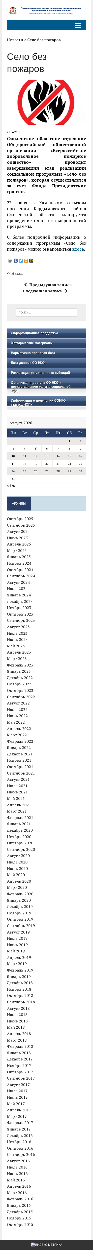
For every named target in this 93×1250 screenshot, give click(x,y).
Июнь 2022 (17, 715)
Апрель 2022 (19, 728)
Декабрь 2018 (20, 982)
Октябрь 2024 (20, 569)
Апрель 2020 (19, 881)
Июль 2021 (17, 785)
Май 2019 (16, 951)
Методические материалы (32, 343)
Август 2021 (18, 779)
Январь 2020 (19, 900)
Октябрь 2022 (20, 690)
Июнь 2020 (17, 868)
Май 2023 (16, 646)
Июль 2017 (17, 1091)
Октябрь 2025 (20, 518)
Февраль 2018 (20, 1046)
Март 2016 (17, 1192)
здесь (78, 249)
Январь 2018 (19, 1052)
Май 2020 (16, 874)
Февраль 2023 (20, 665)
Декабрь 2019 (20, 906)
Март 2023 (17, 658)
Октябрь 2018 (20, 995)
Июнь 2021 (17, 792)
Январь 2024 (19, 595)
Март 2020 (17, 887)
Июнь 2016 (17, 1173)
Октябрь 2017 (20, 1072)
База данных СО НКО (28, 363)
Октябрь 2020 (20, 843)
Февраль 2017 (20, 1122)
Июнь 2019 (17, 944)
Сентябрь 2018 (21, 1002)
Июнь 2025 (17, 538)
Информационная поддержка (34, 333)
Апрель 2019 (19, 957)
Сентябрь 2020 (21, 849)
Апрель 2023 (19, 652)
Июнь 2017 (17, 1097)
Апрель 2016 (19, 1186)
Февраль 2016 (20, 1199)
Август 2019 (18, 932)
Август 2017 (18, 1084)
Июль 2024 (17, 588)
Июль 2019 (17, 938)
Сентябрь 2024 (21, 576)
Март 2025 (17, 550)
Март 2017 (17, 1116)
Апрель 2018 (19, 1033)
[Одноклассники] (26, 260)
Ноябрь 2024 (19, 563)
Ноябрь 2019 (19, 913)
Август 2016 (18, 1161)
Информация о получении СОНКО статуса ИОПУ (38, 402)
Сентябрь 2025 (21, 525)
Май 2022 (16, 722)
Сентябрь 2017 (21, 1078)
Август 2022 (18, 703)
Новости (15, 39)
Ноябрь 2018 (19, 989)
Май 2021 (16, 798)
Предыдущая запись (50, 284)
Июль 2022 (17, 709)
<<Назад (15, 273)
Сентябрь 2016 (21, 1154)
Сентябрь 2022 (21, 697)
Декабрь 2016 (20, 1135)
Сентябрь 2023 (21, 620)
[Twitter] (21, 260)
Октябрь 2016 (20, 1148)
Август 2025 (18, 531)
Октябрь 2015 (20, 1224)
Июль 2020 (17, 862)
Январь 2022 (19, 747)
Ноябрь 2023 (19, 607)
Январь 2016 (19, 1205)
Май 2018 (16, 1027)
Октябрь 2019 (20, 919)
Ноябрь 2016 (19, 1141)
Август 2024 (18, 582)
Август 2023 (18, 626)
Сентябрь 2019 (21, 925)
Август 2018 (18, 1008)
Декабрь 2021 (20, 754)
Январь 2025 (19, 556)
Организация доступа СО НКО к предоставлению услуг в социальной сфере (41, 386)
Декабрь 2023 (20, 601)
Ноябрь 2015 (19, 1218)
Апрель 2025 (19, 544)
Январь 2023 (19, 671)
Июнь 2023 (17, 639)
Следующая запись (42, 291)
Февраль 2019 (20, 970)
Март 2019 (17, 963)
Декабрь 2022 (20, 677)
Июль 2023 (17, 633)
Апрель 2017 (19, 1110)
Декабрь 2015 (20, 1211)
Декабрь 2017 (20, 1059)
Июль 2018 (17, 1014)
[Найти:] (46, 312)
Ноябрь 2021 (19, 760)
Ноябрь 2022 (19, 684)
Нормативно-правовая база (33, 353)
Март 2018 (17, 1040)
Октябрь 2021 (20, 766)
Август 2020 (18, 855)
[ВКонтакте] (15, 260)
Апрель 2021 (19, 805)
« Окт (12, 485)
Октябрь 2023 (20, 614)
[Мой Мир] (31, 260)
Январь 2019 (19, 976)
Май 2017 (16, 1103)
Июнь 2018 (17, 1021)
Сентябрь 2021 (21, 773)
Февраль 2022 (20, 741)
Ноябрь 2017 (19, 1065)
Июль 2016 (17, 1167)
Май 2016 (16, 1180)
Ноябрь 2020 (19, 836)
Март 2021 (17, 811)
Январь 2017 (19, 1129)
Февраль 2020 (20, 894)
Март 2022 (17, 735)
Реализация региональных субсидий (40, 373)
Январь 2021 (19, 823)
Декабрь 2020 (20, 830)
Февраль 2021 (20, 817)
